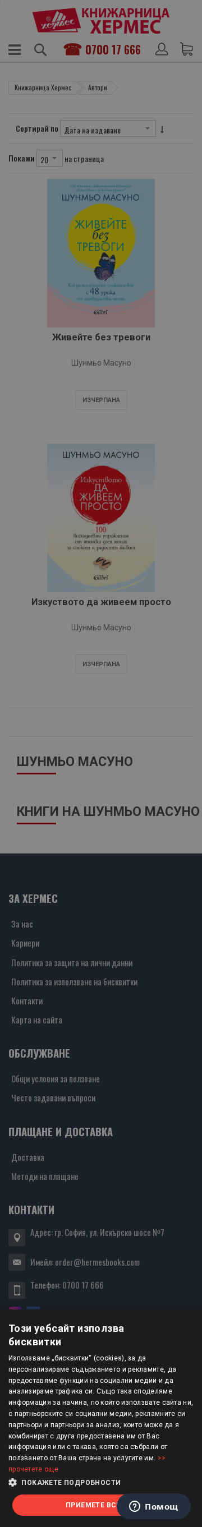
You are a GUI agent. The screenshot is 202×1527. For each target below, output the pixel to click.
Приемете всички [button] (101, 1505)
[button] (101, 1482)
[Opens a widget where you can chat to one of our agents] (154, 1507)
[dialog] (101, 1418)
